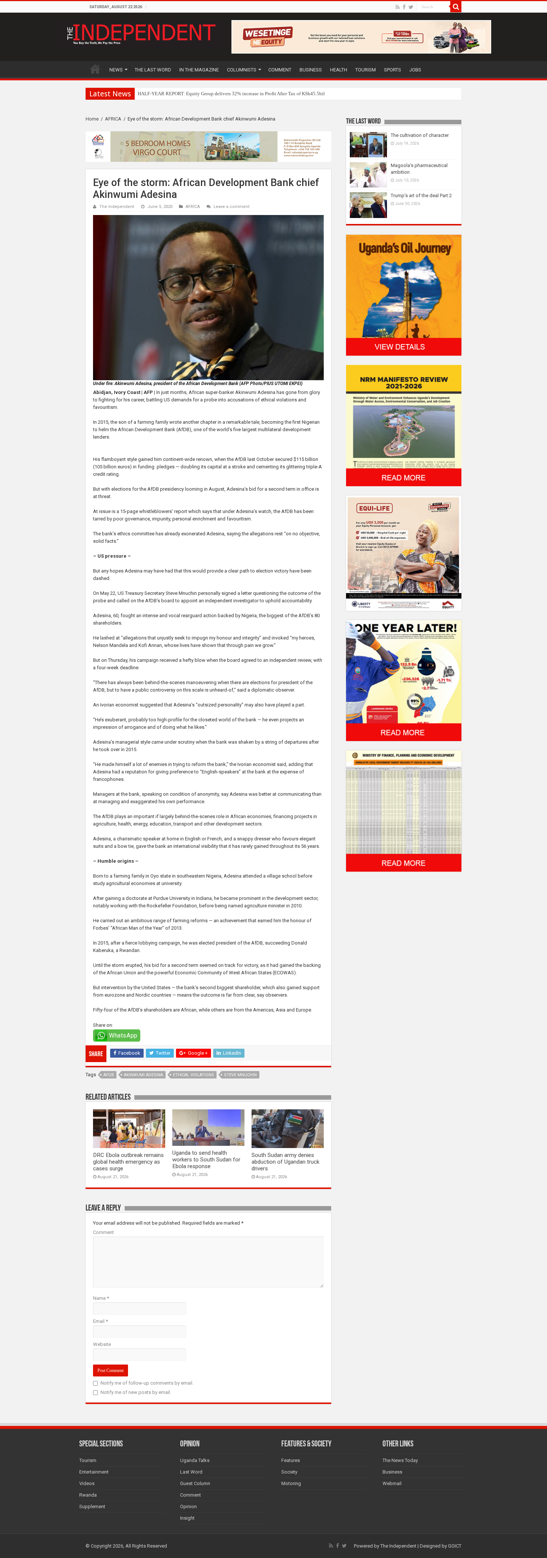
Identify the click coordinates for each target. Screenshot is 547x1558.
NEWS (116, 70)
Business (392, 1472)
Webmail (392, 1483)
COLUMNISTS (241, 70)
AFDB (108, 1075)
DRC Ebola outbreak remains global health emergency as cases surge (128, 1162)
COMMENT (279, 70)
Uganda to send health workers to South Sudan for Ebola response (206, 1160)
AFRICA (113, 119)
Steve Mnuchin (240, 1075)
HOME (95, 69)
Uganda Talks (194, 1460)
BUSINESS (311, 70)
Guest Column (195, 1483)
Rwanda (88, 1495)
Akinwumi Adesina (143, 1075)
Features (290, 1460)
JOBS (415, 70)
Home (92, 119)
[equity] (403, 552)
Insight (187, 1518)
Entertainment (94, 1472)
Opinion (188, 1506)
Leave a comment (232, 206)
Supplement (92, 1506)
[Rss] (397, 7)
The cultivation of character (420, 135)
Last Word (191, 1472)
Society (289, 1472)
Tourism (87, 1460)
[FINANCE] (403, 811)
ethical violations (193, 1075)
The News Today (400, 1460)
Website (102, 1344)
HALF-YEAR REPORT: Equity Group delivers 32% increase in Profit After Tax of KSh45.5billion (235, 93)
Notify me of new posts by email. (135, 1392)
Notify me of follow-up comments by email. (146, 1383)
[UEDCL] (403, 680)
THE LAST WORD (153, 70)
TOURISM (365, 70)
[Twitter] (411, 7)
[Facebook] (404, 7)
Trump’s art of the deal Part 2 (421, 195)
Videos (87, 1483)
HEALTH (338, 70)
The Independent (116, 206)
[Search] (455, 6)
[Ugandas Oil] (403, 295)
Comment (103, 1232)
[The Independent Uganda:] (140, 33)
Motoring (291, 1483)
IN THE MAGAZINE (199, 70)
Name (101, 1298)
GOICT (454, 1546)
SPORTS (392, 70)
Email (100, 1321)
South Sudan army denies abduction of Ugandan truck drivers (285, 1162)
